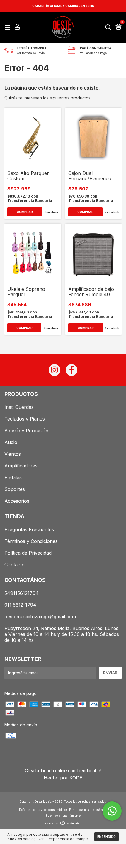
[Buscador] (108, 27)
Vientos (12, 454)
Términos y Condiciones (31, 541)
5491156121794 (21, 593)
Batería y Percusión (26, 430)
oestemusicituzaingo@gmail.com (40, 617)
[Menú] (8, 27)
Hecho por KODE (63, 778)
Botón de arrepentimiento (63, 815)
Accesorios (16, 501)
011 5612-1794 (20, 605)
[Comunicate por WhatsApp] (112, 811)
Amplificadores (21, 466)
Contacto (14, 565)
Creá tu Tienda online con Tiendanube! (63, 770)
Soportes (14, 489)
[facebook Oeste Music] (71, 370)
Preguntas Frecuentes (29, 529)
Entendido (106, 836)
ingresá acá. (98, 809)
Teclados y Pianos (24, 419)
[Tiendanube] (63, 823)
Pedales (13, 477)
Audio (10, 442)
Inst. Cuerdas (19, 407)
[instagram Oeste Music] (54, 370)
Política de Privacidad (28, 553)
